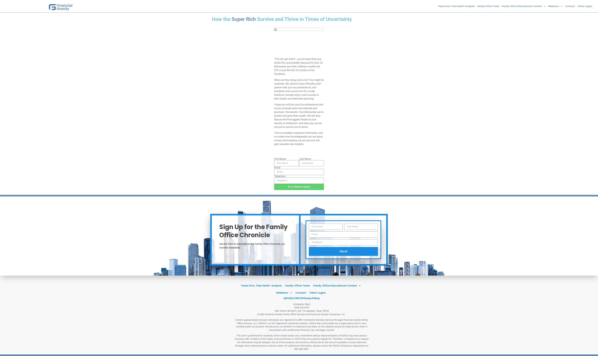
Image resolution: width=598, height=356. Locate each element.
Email (277, 167)
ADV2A (288, 298)
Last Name (305, 159)
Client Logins (584, 6)
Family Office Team (488, 6)
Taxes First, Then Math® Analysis (456, 6)
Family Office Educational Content (522, 6)
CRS (297, 298)
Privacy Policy (310, 298)
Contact (570, 6)
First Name (280, 159)
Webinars (553, 6)
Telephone (279, 176)
